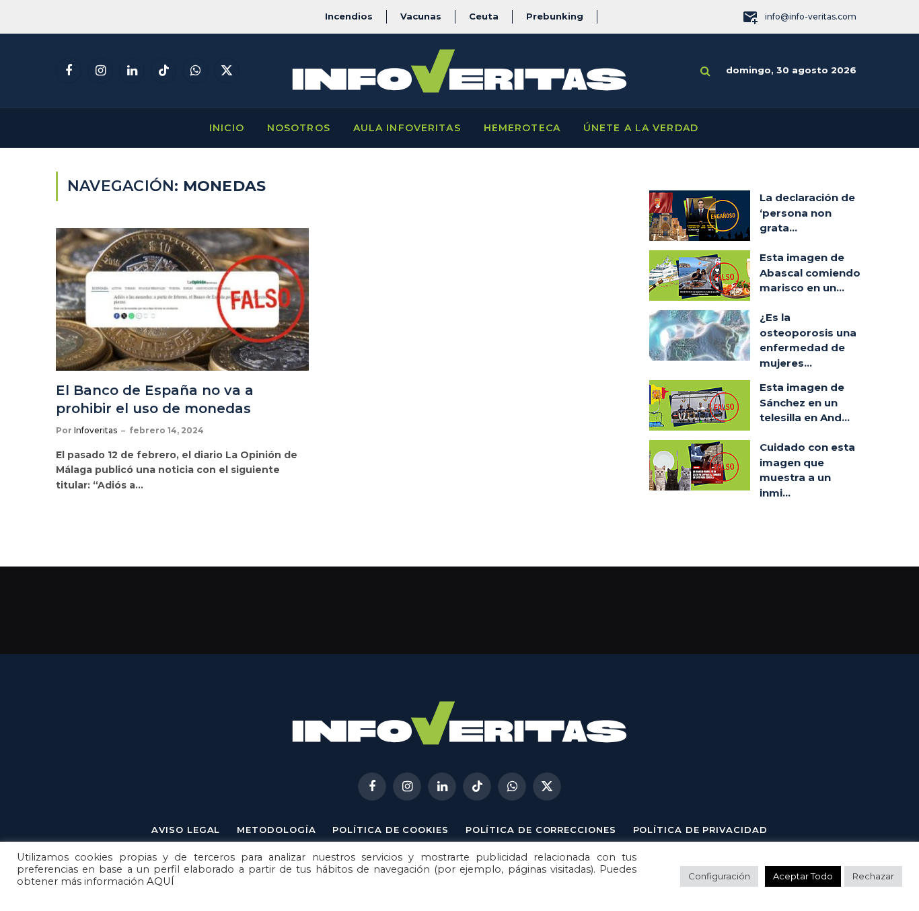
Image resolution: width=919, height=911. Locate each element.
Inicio (226, 128)
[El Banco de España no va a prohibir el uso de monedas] (182, 299)
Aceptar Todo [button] (803, 876)
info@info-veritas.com (810, 16)
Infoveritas (95, 430)
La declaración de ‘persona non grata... (807, 212)
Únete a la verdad (640, 128)
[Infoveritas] (459, 71)
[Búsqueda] (705, 71)
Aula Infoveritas (407, 128)
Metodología (276, 829)
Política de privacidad (700, 829)
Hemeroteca (522, 128)
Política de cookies (390, 829)
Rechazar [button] (873, 876)
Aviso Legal (185, 829)
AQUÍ (160, 881)
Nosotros (298, 128)
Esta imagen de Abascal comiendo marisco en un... (810, 272)
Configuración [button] (719, 876)
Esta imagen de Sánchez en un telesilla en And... (805, 402)
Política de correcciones (541, 829)
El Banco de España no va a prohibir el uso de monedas (155, 399)
